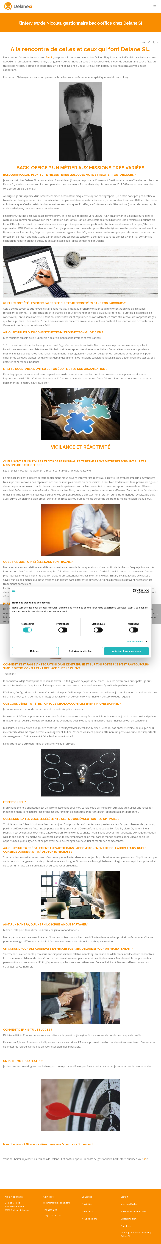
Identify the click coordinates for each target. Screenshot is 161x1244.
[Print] (143, 42)
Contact (124, 1196)
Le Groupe (87, 1196)
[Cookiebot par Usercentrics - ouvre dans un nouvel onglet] (135, 591)
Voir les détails (135, 641)
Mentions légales (129, 1204)
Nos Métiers (88, 1204)
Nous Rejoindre (89, 1218)
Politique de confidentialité (133, 1211)
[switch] (62, 630)
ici (145, 1159)
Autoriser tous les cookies (126, 651)
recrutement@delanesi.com (56, 1202)
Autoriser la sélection (80, 651)
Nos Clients (87, 1211)
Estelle (49, 57)
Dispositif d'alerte (129, 1218)
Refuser (34, 651)
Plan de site (126, 1226)
